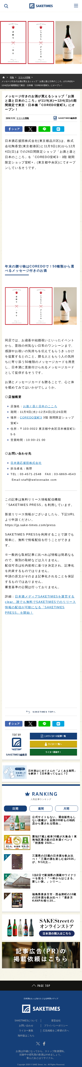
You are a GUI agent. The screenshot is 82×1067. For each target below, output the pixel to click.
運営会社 (56, 1020)
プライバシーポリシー (56, 1025)
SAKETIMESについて (26, 1020)
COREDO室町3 (31, 417)
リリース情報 (23, 118)
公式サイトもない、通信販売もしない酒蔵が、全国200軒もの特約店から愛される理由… (54, 820)
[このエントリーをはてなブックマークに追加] (58, 129)
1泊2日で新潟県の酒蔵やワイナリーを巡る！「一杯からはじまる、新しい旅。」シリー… (54, 878)
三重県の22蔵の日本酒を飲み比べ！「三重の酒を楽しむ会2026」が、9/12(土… (54, 859)
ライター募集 (26, 1030)
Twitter (38, 1044)
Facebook (44, 1044)
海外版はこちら (26, 1035)
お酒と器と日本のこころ (40, 406)
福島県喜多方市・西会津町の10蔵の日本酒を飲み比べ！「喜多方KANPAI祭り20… (54, 897)
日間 (15, 808)
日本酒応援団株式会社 (26, 462)
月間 (66, 808)
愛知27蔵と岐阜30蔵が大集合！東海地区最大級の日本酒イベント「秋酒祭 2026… (54, 839)
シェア (16, 128)
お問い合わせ (26, 1025)
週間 (41, 808)
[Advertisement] (41, 217)
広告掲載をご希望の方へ (56, 1030)
